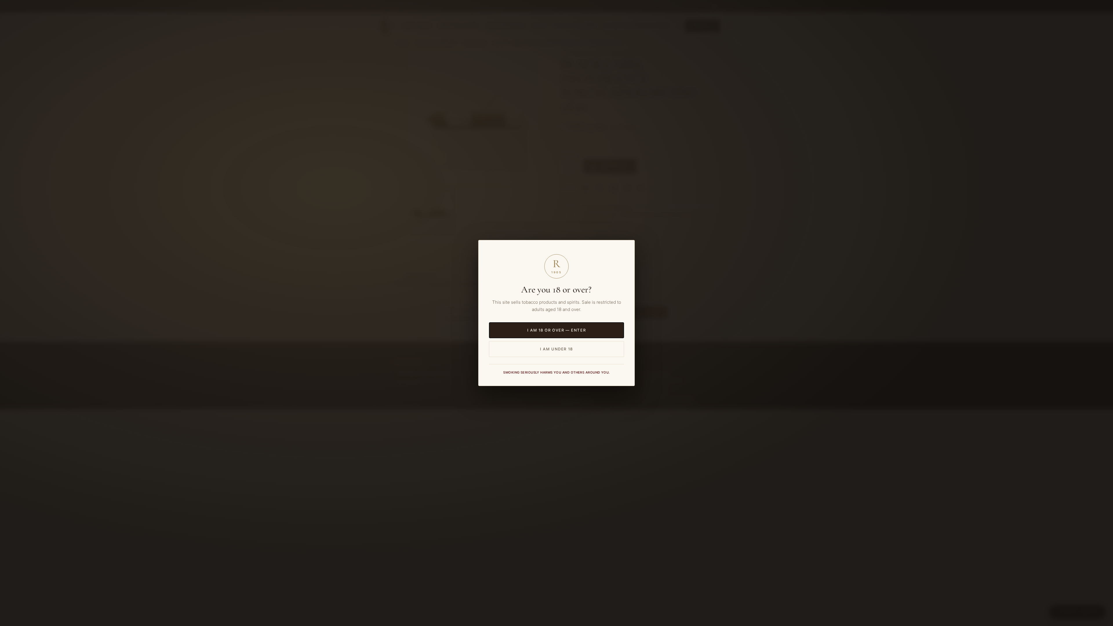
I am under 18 (556, 349)
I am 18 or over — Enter (556, 330)
